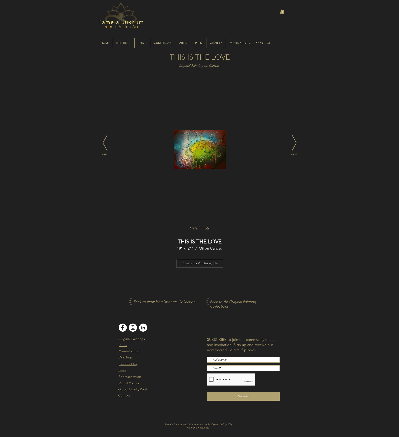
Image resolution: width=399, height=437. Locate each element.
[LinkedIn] (143, 328)
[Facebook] (123, 328)
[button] (282, 11)
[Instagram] (133, 328)
